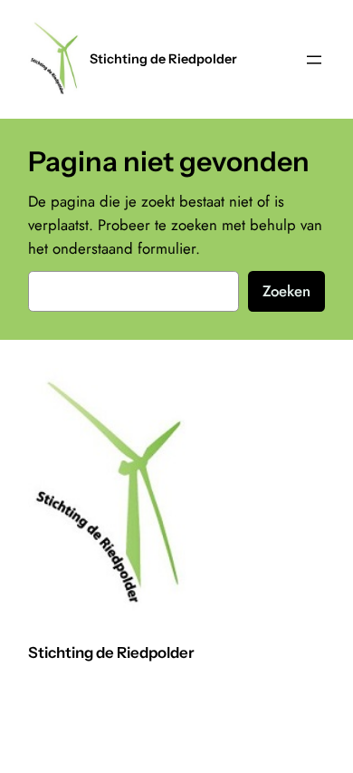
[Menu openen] (314, 60)
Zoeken (286, 291)
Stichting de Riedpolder (163, 59)
